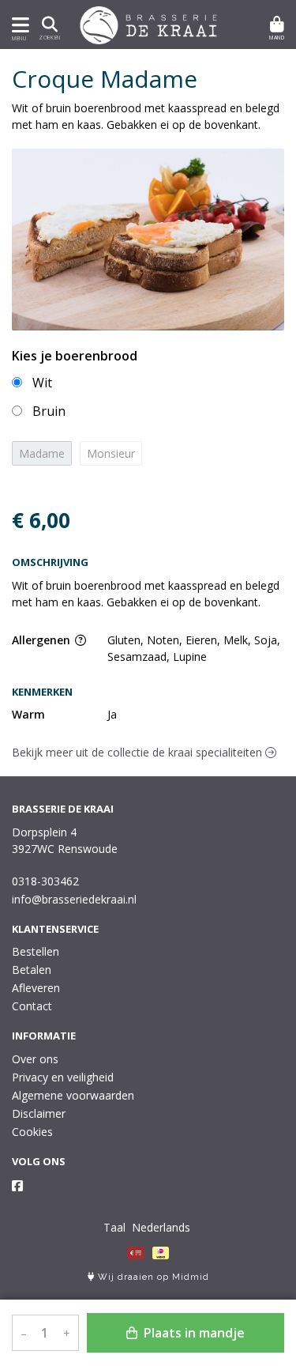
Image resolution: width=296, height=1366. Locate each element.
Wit (42, 382)
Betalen (31, 969)
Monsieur (111, 453)
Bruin (49, 411)
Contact (32, 1005)
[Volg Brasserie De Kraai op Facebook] (17, 1185)
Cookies (32, 1131)
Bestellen (35, 951)
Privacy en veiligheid (63, 1077)
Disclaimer (39, 1113)
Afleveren (36, 987)
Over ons (35, 1058)
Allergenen (42, 639)
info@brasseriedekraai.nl (74, 899)
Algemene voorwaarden (73, 1095)
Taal (114, 1227)
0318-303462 (45, 881)
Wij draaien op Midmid (152, 1277)
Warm (28, 714)
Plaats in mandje (193, 1332)
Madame (42, 453)
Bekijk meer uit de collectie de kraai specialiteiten (138, 752)
